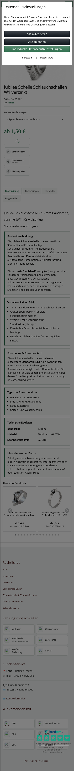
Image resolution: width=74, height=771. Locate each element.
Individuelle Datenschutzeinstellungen (37, 49)
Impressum (27, 57)
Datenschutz (46, 57)
